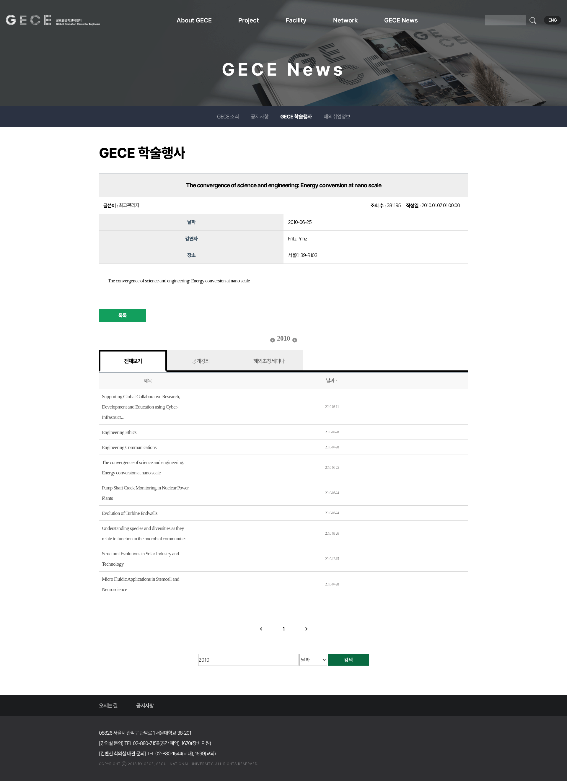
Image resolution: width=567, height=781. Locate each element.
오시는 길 (108, 705)
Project (248, 20)
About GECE (194, 20)
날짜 (330, 380)
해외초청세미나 (268, 361)
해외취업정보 (337, 116)
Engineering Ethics (119, 432)
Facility (296, 20)
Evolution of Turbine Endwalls (129, 513)
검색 (348, 660)
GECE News (401, 20)
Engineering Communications (129, 447)
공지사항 (259, 116)
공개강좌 (201, 361)
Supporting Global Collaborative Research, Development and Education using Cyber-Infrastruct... (141, 407)
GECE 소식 (228, 116)
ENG (552, 20)
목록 (122, 315)
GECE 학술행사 (296, 116)
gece (60, 20)
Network (345, 20)
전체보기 (133, 361)
